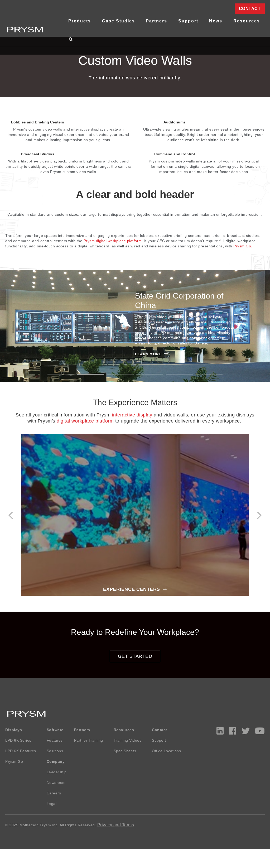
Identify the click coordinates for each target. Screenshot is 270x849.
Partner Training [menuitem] (88, 740)
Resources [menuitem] (246, 21)
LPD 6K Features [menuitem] (20, 751)
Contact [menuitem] (250, 8)
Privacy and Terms (115, 825)
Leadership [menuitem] (57, 772)
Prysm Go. (242, 246)
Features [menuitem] (55, 740)
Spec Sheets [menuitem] (125, 751)
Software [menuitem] (55, 730)
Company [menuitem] (56, 761)
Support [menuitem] (188, 21)
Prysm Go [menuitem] (14, 761)
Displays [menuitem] (13, 730)
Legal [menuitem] (52, 804)
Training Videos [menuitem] (128, 740)
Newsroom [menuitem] (56, 782)
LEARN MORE (148, 354)
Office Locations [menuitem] (166, 751)
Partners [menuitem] (156, 21)
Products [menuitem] (79, 21)
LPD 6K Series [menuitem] (18, 740)
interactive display (132, 415)
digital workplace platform (85, 421)
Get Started (135, 656)
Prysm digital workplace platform (113, 241)
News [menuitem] (215, 21)
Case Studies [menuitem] (118, 21)
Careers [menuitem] (54, 793)
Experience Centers (131, 589)
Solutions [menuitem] (55, 751)
